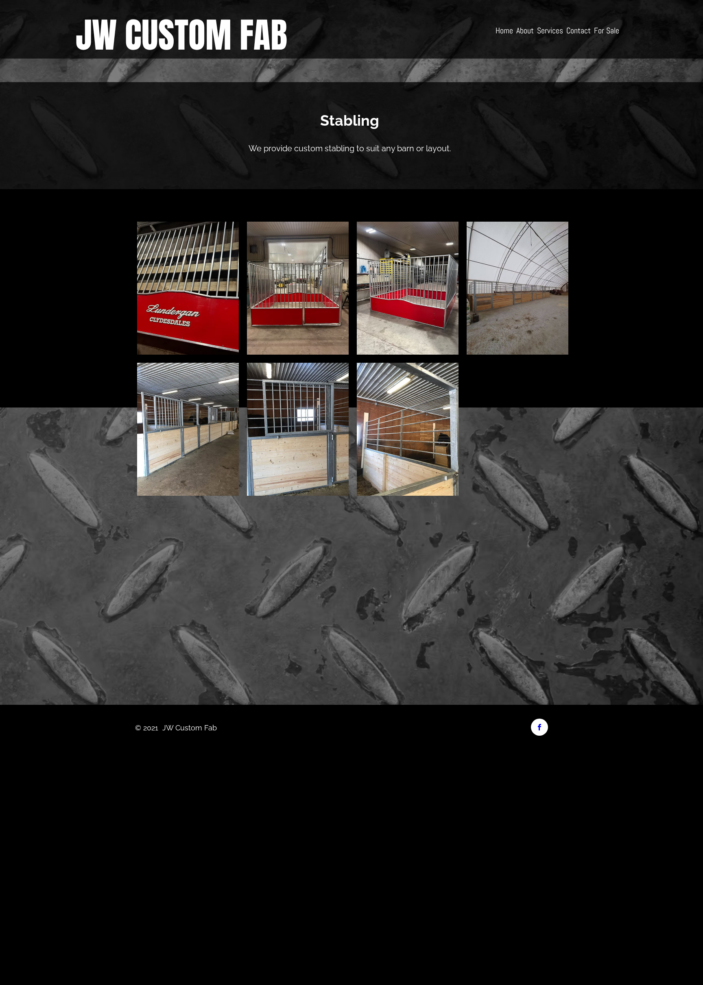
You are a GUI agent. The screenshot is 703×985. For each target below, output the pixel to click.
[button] (188, 288)
